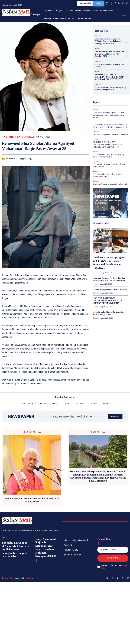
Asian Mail (13, 159)
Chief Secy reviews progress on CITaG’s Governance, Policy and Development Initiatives (108, 41)
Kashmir (8, 137)
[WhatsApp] (86, 159)
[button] (107, 3)
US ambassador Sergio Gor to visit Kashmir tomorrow (107, 175)
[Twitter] (123, 3)
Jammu (97, 48)
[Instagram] (119, 3)
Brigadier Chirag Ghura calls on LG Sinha (110, 184)
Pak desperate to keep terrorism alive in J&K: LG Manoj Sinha (32, 500)
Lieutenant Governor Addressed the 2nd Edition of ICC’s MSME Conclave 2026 (109, 53)
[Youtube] (126, 3)
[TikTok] (112, 578)
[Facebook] (115, 3)
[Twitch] (117, 578)
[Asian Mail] (4, 158)
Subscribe (113, 558)
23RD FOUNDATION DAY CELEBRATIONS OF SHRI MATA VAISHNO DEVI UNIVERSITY (109, 77)
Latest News (26, 137)
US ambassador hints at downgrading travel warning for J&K (110, 88)
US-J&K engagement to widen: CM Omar (109, 65)
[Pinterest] (79, 159)
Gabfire (29, 578)
